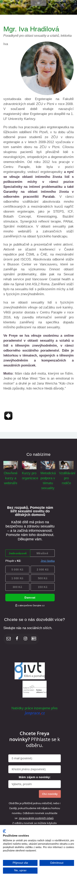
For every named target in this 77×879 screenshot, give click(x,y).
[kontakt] (34, 639)
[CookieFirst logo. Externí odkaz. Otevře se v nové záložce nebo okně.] (4, 831)
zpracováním (27, 818)
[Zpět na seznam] (8, 419)
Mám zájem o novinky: (35, 777)
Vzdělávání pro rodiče (67, 478)
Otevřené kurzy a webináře (10, 478)
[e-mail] (8, 639)
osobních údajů (44, 818)
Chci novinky (50, 794)
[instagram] (25, 639)
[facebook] (17, 639)
